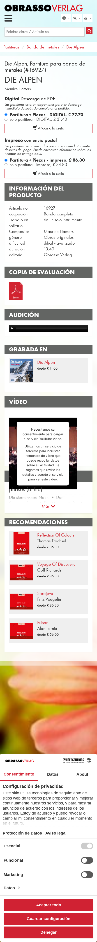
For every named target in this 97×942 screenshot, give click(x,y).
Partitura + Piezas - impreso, (47, 160)
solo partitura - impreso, (38, 164)
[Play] (12, 328)
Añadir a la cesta (50, 128)
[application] (48, 328)
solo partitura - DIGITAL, (38, 119)
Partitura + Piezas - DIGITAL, (46, 114)
